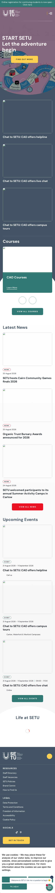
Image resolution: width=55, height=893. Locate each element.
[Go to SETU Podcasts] (21, 832)
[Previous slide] (23, 82)
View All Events (27, 698)
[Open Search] (45, 13)
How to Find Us (10, 790)
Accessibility (9, 815)
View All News (27, 507)
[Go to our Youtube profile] (13, 832)
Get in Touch (16, 840)
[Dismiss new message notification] (51, 877)
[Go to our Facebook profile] (3, 832)
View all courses (27, 311)
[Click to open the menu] (50, 13)
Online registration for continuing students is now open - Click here (27, 3)
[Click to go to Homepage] (11, 13)
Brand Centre (9, 786)
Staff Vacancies (10, 777)
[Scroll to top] (49, 756)
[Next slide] (32, 82)
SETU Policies (9, 781)
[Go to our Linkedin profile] (10, 832)
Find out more (24, 59)
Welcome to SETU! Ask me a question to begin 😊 (30, 880)
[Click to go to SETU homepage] (13, 756)
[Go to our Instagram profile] (7, 832)
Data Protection (10, 803)
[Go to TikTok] (17, 832)
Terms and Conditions (13, 807)
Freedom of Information (14, 811)
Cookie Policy (9, 820)
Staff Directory (9, 773)
